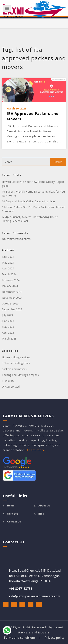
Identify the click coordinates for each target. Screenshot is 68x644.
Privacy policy (55, 638)
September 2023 (12, 309)
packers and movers (14, 369)
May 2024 (8, 262)
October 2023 (10, 303)
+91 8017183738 (20, 589)
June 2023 (8, 321)
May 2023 (8, 327)
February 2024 (10, 280)
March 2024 (9, 274)
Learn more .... (38, 450)
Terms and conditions (20, 638)
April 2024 (8, 268)
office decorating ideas (16, 363)
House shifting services (16, 357)
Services (12, 513)
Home (10, 505)
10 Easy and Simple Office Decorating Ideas (28, 201)
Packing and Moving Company (20, 375)
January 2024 (10, 286)
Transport (8, 380)
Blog (41, 513)
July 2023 (7, 315)
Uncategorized (11, 386)
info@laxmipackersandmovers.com (34, 596)
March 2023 (9, 338)
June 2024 (8, 257)
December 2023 (12, 292)
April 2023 (8, 332)
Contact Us (14, 521)
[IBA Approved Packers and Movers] (34, 90)
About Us (44, 505)
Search (8, 162)
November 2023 (12, 297)
